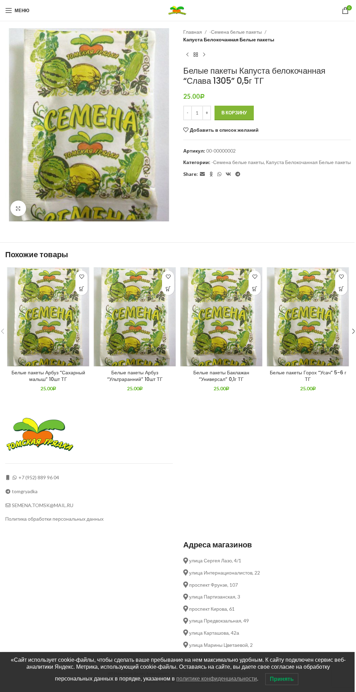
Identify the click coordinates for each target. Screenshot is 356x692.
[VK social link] (228, 174)
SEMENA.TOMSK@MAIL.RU (42, 505)
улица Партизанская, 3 (214, 597)
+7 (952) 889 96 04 (38, 477)
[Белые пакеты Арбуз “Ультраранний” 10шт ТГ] (135, 316)
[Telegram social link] (237, 174)
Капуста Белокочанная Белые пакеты (228, 39)
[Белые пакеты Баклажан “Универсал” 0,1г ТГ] (221, 316)
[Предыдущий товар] (187, 55)
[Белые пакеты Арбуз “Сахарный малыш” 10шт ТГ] (48, 316)
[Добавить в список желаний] (81, 277)
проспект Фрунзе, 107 (213, 585)
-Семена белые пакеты (235, 32)
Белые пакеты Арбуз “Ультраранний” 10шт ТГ (135, 376)
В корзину (234, 112)
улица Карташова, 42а (213, 633)
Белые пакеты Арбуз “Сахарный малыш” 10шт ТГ (48, 376)
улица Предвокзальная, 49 (218, 621)
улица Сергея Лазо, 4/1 (214, 560)
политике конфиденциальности (216, 679)
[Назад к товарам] (196, 55)
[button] (81, 289)
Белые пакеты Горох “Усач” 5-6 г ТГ (308, 376)
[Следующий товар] (204, 55)
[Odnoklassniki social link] (211, 174)
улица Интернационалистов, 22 (224, 573)
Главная (192, 32)
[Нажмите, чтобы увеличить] (18, 208)
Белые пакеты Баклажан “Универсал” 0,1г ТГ (221, 376)
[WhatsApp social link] (219, 174)
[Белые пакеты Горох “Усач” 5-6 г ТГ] (308, 316)
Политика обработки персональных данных (54, 519)
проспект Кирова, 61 (211, 609)
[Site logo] (178, 10)
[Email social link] (202, 174)
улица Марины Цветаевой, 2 (220, 645)
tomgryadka (25, 491)
